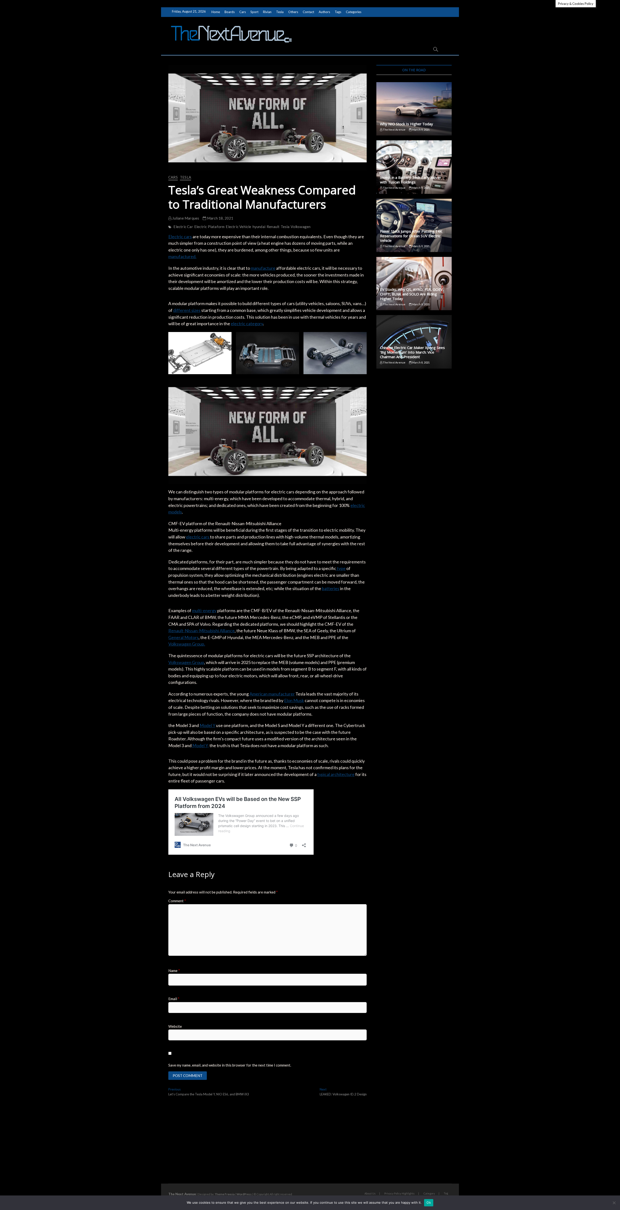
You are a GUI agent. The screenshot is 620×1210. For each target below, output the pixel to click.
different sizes (187, 310)
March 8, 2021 (421, 362)
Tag (446, 1193)
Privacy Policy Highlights (399, 1193)
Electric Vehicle (238, 226)
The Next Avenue (393, 129)
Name (174, 970)
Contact (308, 12)
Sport (254, 12)
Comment (177, 901)
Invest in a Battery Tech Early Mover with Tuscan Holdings (410, 179)
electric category (247, 323)
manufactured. (182, 256)
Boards (230, 12)
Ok (428, 1202)
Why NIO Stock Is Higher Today (406, 123)
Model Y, (200, 745)
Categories (353, 12)
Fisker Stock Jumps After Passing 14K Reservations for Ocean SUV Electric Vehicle (411, 236)
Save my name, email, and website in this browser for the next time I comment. (229, 1065)
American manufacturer (272, 693)
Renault (273, 226)
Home (215, 12)
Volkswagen (300, 226)
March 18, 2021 (219, 218)
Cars (242, 12)
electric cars (198, 536)
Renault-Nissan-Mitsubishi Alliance (201, 630)
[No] (614, 1202)
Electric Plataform (209, 226)
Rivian (267, 12)
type (341, 568)
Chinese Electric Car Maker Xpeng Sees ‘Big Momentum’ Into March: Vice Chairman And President (412, 352)
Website (175, 1026)
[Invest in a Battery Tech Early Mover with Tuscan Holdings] (414, 167)
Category (429, 1193)
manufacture (263, 268)
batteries (330, 588)
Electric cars (180, 236)
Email (173, 998)
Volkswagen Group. (186, 644)
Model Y (207, 725)
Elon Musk (294, 700)
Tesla (280, 12)
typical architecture (336, 774)
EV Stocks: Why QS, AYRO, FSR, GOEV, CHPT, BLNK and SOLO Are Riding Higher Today (412, 294)
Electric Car (183, 226)
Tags (338, 12)
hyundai (259, 226)
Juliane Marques (185, 218)
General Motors (183, 637)
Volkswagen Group (186, 662)
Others (293, 12)
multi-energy (204, 610)
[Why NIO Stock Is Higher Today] (414, 108)
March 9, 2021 (421, 129)
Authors (324, 12)
